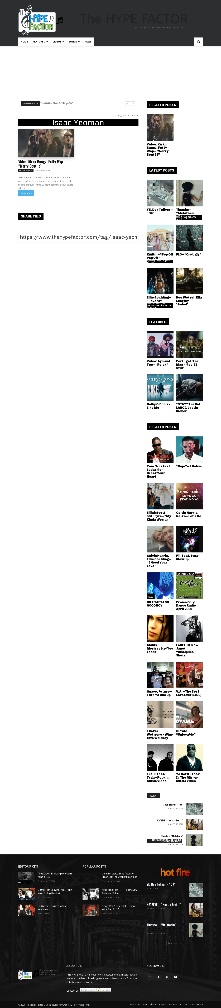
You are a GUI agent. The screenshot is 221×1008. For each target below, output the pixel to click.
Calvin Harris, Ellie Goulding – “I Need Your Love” (159, 561)
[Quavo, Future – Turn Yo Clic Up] (160, 675)
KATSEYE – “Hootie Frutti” (170, 820)
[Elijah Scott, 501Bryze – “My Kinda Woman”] (160, 496)
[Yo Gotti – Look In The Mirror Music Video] (189, 757)
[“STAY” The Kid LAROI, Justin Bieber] (189, 387)
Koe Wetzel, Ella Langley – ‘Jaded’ (189, 301)
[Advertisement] (110, 72)
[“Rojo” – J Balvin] (189, 449)
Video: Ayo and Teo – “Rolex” (158, 363)
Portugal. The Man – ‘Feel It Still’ (187, 364)
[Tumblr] (158, 977)
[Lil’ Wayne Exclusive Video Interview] (26, 910)
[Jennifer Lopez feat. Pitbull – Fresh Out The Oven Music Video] (91, 878)
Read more (26, 193)
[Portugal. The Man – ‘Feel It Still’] (189, 344)
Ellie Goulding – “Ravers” (159, 299)
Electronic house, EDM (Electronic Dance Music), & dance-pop (159, 305)
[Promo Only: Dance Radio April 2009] (189, 585)
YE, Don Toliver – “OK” (160, 211)
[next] (133, 103)
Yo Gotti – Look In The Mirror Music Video (188, 777)
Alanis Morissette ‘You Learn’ (160, 648)
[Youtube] (175, 977)
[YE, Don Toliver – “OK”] (160, 193)
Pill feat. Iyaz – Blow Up (188, 557)
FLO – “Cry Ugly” (188, 254)
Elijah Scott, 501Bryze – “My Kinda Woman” (159, 516)
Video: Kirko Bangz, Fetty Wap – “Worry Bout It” (42, 164)
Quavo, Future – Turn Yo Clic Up (159, 693)
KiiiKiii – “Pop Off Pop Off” (57, 103)
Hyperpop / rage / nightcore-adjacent (159, 261)
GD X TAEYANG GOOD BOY (158, 604)
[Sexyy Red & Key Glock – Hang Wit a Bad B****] (91, 910)
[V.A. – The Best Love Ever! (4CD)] (189, 675)
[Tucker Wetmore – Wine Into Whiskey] (160, 714)
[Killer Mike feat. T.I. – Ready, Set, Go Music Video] (91, 894)
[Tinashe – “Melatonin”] (189, 193)
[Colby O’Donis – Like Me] (160, 387)
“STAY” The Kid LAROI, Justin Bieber (188, 407)
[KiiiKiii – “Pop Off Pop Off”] (160, 238)
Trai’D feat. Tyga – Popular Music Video (158, 777)
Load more (173, 943)
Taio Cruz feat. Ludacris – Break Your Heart (159, 471)
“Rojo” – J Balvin (189, 466)
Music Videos (25, 170)
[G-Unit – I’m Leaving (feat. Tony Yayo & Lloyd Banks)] (26, 894)
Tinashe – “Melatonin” (186, 211)
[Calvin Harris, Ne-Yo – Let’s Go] (189, 496)
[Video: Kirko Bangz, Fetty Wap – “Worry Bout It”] (46, 143)
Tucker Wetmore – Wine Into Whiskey (160, 734)
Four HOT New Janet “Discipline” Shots (187, 650)
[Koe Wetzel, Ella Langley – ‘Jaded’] (189, 281)
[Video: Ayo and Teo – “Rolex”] (160, 344)
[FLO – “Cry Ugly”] (189, 238)
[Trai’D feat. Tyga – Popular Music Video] (160, 757)
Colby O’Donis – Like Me (158, 406)
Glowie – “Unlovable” (186, 732)
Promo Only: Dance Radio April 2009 (186, 605)
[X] (167, 977)
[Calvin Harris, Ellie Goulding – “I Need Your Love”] (160, 539)
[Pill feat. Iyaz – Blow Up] (189, 539)
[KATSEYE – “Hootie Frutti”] (194, 824)
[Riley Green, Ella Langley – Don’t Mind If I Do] (26, 878)
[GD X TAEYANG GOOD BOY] (160, 585)
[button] (198, 41)
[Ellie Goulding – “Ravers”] (160, 281)
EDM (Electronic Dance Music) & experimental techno (186, 217)
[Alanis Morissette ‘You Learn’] (160, 628)
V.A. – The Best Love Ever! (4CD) (188, 693)
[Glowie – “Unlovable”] (189, 714)
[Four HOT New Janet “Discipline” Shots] (189, 628)
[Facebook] (150, 977)
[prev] (128, 103)
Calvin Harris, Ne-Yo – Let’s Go (188, 514)
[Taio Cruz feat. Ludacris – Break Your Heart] (160, 449)
